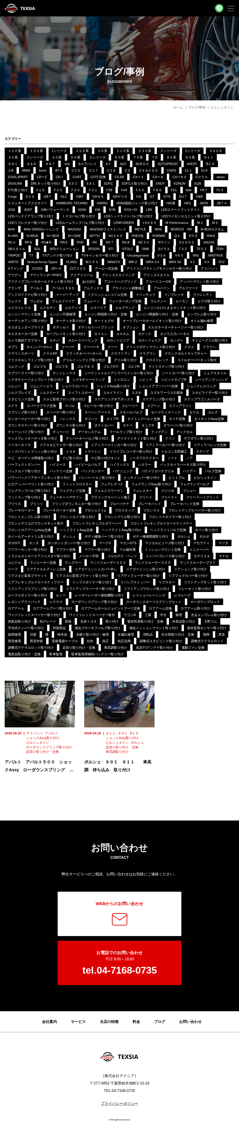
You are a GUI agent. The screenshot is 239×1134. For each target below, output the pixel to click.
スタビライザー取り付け (210, 392)
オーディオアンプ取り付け (27, 321)
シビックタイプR (173, 379)
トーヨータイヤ (19, 445)
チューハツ (61, 432)
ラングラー (73, 562)
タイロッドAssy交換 (209, 419)
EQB (197, 183)
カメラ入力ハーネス (175, 334)
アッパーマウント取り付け (199, 281)
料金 (136, 1022)
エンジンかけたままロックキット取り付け (175, 308)
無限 (206, 634)
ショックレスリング (201, 386)
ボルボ (204, 536)
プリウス (14, 504)
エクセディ (48, 308)
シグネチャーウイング (88, 379)
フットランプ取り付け (24, 497)
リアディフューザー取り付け (138, 576)
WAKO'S (113, 262)
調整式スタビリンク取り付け (161, 641)
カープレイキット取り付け (65, 334)
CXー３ (138, 177)
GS (138, 196)
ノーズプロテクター (144, 458)
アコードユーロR (158, 281)
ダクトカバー (104, 425)
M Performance (176, 223)
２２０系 (144, 151)
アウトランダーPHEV (45, 275)
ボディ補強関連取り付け (151, 536)
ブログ (159, 1022)
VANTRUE (215, 255)
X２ (192, 262)
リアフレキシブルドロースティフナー (35, 582)
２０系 (102, 151)
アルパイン (162, 288)
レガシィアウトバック (24, 602)
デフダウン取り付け (198, 438)
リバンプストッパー (135, 582)
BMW (26, 170)
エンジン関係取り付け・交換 (105, 314)
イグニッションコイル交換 (107, 294)
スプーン (153, 406)
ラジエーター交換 (43, 562)
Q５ (177, 236)
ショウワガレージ (75, 386)
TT (31, 255)
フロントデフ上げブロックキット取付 (35, 523)
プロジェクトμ (95, 510)
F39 (109, 190)
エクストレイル (19, 308)
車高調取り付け (115, 647)
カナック (144, 334)
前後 (68, 621)
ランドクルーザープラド (198, 562)
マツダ (223, 543)
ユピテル (14, 562)
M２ (200, 223)
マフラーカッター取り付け (27, 549)
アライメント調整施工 (128, 288)
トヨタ (71, 451)
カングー (176, 340)
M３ (215, 223)
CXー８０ (179, 177)
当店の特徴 (109, 1022)
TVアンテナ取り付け (57, 255)
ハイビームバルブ (88, 464)
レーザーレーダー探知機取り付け (99, 595)
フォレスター (142, 491)
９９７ (50, 164)
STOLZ (127, 249)
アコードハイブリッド (120, 281)
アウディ (14, 275)
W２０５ (92, 262)
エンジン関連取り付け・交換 (157, 314)
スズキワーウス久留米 (166, 392)
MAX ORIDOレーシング (41, 229)
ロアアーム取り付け (195, 608)
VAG (196, 255)
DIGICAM (15, 183)
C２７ (93, 170)
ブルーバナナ (119, 504)
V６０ (179, 255)
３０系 (13, 157)
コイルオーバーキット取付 (197, 360)
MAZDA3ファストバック (108, 229)
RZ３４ (143, 242)
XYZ (221, 262)
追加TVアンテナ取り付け (154, 647)
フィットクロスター (77, 484)
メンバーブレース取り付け (165, 556)
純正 (105, 641)
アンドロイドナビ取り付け (27, 294)
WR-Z (133, 262)
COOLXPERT (18, 177)
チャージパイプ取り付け (26, 432)
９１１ (209, 157)
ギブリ (13, 347)
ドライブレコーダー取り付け (131, 451)
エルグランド (125, 308)
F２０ (58, 190)
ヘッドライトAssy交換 (76, 530)
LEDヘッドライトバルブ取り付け (128, 216)
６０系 (119, 157)
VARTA (13, 262)
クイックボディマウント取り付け (150, 347)
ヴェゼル (36, 301)
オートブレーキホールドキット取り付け (152, 321)
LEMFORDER (123, 223)
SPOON (93, 249)
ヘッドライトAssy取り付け (121, 530)
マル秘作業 (128, 549)
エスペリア (98, 308)
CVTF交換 (98, 177)
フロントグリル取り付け (122, 517)
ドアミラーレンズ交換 (210, 445)
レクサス (56, 602)
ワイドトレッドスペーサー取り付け (34, 615)
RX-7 (109, 242)
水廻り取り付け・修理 (92, 634)
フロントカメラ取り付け (77, 517)
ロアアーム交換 (160, 608)
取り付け (112, 621)
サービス (78, 1022)
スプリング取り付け (22, 412)
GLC (63, 196)
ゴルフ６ (39, 366)
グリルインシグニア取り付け (84, 360)
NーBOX (53, 236)
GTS (166, 196)
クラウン (209, 347)
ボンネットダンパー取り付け (69, 543)
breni (42, 170)
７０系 (138, 157)
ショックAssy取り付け (113, 386)
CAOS (171, 170)
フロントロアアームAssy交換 (29, 530)
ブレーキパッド (149, 504)
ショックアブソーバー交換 (158, 386)
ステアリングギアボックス (114, 399)
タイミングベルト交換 (143, 419)
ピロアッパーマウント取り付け (31, 484)
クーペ (112, 347)
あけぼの (88, 281)
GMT (80, 196)
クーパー (68, 347)
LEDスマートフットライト (180, 209)
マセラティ (201, 543)
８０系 (171, 157)
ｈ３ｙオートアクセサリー (27, 203)
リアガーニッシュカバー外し (96, 569)
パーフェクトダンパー (24, 464)
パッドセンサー (92, 471)
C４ (127, 170)
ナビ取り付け (72, 458)
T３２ (183, 249)
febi (188, 190)
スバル (70, 406)
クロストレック (157, 360)
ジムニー (14, 386)
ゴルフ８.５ (85, 366)
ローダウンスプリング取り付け (94, 602)
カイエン (100, 334)
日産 (33, 634)
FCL (174, 190)
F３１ (93, 190)
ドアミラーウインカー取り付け (114, 445)
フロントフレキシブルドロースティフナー (161, 523)
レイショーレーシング (149, 595)
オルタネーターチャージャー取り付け (176, 327)
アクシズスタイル (157, 275)
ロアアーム (16, 608)
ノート (172, 458)
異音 (221, 634)
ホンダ (34, 543)
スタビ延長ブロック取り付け (64, 399)
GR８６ (98, 196)
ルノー (61, 595)
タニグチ (148, 425)
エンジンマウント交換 (24, 314)
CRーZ (42, 177)
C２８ (111, 170)
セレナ (213, 412)
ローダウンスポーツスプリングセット (154, 602)
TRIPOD (14, 255)
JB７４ (222, 203)
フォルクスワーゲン (109, 491)
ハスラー (144, 464)
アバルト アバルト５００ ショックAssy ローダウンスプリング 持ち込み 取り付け (39, 770)
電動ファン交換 (193, 647)
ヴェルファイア (63, 301)
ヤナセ (224, 556)
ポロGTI (14, 543)
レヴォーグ (182, 595)
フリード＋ (169, 497)
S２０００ (186, 242)
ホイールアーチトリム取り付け (31, 536)
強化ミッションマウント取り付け (153, 628)
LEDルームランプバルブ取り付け (80, 223)
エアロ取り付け (208, 301)
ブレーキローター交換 (59, 510)
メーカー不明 (88, 556)
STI (110, 249)
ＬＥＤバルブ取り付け (78, 216)
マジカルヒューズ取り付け (164, 543)
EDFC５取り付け (134, 183)
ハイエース (57, 464)
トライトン (92, 451)
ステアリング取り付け (158, 399)
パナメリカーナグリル (157, 471)
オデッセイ (61, 327)
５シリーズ (97, 157)
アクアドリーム (81, 275)
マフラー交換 (66, 549)
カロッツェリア (149, 340)
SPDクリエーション (64, 249)
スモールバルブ (131, 412)
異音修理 (14, 641)
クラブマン (147, 353)
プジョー (189, 491)
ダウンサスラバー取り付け (27, 425)
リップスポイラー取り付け (92, 582)
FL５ (220, 190)
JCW (11, 209)
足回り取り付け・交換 (79, 647)
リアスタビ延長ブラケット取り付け (82, 576)
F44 (124, 190)
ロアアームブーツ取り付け (52, 608)
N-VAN (13, 236)
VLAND (71, 262)
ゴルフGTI (111, 366)
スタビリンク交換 (21, 399)
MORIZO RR (181, 229)
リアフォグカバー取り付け (188, 576)
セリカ (194, 412)
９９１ (13, 164)
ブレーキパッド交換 (184, 504)
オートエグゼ (104, 321)
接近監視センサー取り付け (206, 628)
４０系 (57, 157)
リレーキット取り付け (194, 589)
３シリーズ (35, 157)
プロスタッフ (124, 510)
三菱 (148, 615)
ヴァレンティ (202, 294)
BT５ (59, 170)
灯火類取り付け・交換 (178, 634)
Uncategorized (138, 255)
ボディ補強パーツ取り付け (104, 536)
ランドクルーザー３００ (153, 562)
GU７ (183, 196)
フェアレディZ (112, 484)
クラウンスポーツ (21, 353)
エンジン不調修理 (62, 314)
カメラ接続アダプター (24, 340)
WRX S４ (153, 262)
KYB (112, 209)
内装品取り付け (19, 621)
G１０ (30, 196)
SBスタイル (16, 249)
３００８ (215, 151)
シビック (145, 379)
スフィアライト (180, 406)
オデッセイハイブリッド (96, 327)
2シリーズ (192, 151)
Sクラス (164, 249)
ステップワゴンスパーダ (202, 399)
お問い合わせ (190, 1022)
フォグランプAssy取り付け (151, 484)
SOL (37, 249)
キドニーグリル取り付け (210, 340)
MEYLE (140, 229)
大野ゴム (210, 621)
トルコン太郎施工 (174, 451)
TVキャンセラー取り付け (99, 255)
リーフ (13, 569)
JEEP (28, 209)
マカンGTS (128, 543)
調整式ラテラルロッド (207, 641)
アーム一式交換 (106, 268)
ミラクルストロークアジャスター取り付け (39, 556)
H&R (199, 196)
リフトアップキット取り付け (205, 582)
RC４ (12, 242)
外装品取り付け (183, 621)
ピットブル (177, 477)
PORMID (158, 236)
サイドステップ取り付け (166, 366)
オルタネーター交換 (22, 334)
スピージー (130, 406)
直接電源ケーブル (65, 641)
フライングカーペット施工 (110, 497)
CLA (204, 170)
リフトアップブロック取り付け (146, 589)
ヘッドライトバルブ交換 (168, 530)
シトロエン (122, 379)
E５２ (73, 183)
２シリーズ (168, 151)
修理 (179, 615)
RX (94, 242)
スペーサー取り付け (61, 412)
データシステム (89, 432)
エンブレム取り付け (202, 314)
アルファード (188, 288)
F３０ (75, 190)
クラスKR (50, 353)
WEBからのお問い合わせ (119, 903)
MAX (11, 229)
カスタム (122, 334)
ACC (123, 164)
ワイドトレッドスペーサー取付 (92, 615)
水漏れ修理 (126, 634)
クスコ (189, 347)
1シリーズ (59, 151)
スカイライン (113, 392)
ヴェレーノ (92, 301)
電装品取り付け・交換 (24, 654)
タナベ (128, 425)
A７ (108, 164)
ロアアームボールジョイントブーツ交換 (110, 608)
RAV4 (211, 236)
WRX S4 (175, 262)
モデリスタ (202, 556)
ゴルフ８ (61, 366)
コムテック (16, 366)
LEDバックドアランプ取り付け (30, 216)
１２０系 (14, 151)
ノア (189, 458)
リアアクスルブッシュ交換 (46, 569)
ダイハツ (91, 419)
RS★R (46, 242)
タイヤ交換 (177, 419)
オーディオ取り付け (70, 321)
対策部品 (59, 628)
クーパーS (91, 347)
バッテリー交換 (60, 471)
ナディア (202, 451)
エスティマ (73, 308)
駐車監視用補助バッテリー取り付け (97, 654)
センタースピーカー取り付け (29, 419)
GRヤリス (120, 196)
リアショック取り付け (190, 569)
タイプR (112, 419)
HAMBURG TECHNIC (72, 203)
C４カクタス (148, 170)
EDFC (108, 183)
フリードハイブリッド (202, 497)
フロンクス (151, 510)
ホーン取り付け (206, 530)
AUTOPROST (168, 164)
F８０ (157, 190)
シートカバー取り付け (178, 373)
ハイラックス (119, 464)
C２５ (76, 170)
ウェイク (14, 301)
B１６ (210, 164)
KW (97, 209)
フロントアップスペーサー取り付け (195, 510)
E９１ (91, 183)
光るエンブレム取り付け (209, 615)
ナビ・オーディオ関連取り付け (31, 458)
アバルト (36, 288)
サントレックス (64, 373)
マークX (105, 543)
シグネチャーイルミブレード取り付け (35, 379)
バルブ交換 (213, 471)
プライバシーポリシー (119, 1104)
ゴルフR (133, 366)
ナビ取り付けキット (105, 458)
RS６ (64, 242)
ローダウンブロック (205, 602)
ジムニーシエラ (41, 386)
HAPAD (102, 203)
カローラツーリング (83, 340)
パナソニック (123, 471)
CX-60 (119, 177)
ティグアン (159, 432)
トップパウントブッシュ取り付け (32, 451)
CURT (77, 177)
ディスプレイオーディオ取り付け (32, 438)
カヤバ (54, 340)
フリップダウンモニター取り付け (76, 504)
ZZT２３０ (78, 268)
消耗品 (148, 634)
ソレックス (67, 419)
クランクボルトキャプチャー (186, 353)
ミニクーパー (199, 549)
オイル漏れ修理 (201, 321)
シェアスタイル (215, 373)
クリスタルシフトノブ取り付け (31, 360)
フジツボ (167, 491)
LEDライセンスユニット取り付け (186, 216)
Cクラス (202, 177)
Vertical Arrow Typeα (42, 262)
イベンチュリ (145, 294)
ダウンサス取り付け (70, 425)
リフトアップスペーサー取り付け (90, 589)
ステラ (13, 406)
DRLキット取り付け (45, 183)
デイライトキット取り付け (136, 438)
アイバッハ (209, 268)
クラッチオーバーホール (84, 353)
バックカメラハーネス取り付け (183, 464)
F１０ (40, 190)
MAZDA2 (74, 229)
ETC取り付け (18, 190)
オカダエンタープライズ (26, 327)
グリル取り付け (125, 360)
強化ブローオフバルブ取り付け (97, 628)
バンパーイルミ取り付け (97, 477)
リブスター (167, 582)
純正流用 (124, 641)
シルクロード (49, 392)
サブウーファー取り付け (26, 373)
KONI (82, 209)
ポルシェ (183, 536)
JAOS (204, 203)
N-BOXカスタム (212, 229)
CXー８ (158, 177)
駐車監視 (56, 654)
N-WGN (32, 236)
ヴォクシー (158, 301)
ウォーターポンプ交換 (125, 301)
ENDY (160, 183)
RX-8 (126, 242)
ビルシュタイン (205, 477)
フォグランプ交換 (72, 491)
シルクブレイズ (19, 392)
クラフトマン (120, 353)
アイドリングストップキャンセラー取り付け (159, 268)
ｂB (10, 170)
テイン (170, 438)
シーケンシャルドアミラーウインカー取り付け (118, 373)
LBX (149, 209)
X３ (207, 262)
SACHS (208, 242)
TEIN (219, 249)
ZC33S (37, 268)
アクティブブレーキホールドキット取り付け (40, 281)
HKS (187, 203)
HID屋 (170, 203)
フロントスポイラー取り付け (170, 517)
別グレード (48, 621)
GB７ (48, 196)
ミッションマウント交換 (163, 549)
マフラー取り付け (97, 549)
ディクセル (184, 432)
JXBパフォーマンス (55, 209)
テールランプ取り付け (126, 432)
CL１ (188, 170)
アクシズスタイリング (118, 275)
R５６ (193, 236)
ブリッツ (36, 504)
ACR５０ (142, 164)
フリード (145, 497)
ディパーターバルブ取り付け (87, 438)
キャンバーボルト (40, 347)
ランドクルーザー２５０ (108, 562)
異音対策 (36, 641)
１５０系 (36, 151)
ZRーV (56, 268)
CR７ (60, 177)
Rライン (164, 242)
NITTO (95, 236)
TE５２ (201, 249)
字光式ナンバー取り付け (26, 628)
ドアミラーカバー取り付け (165, 445)
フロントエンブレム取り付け (29, 517)
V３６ (162, 255)
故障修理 (14, 634)
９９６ (31, 164)
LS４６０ (150, 223)
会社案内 (49, 1022)
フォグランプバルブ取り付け (29, 491)
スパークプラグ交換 (41, 406)
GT (152, 196)
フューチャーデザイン (65, 497)
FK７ (204, 190)
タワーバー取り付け (178, 425)
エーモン (182, 301)
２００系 (82, 151)
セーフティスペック (166, 412)
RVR (80, 242)
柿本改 (62, 634)
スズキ (136, 392)
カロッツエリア (117, 340)
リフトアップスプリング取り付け (32, 589)
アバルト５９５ (63, 288)
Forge (12, 196)
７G (155, 157)
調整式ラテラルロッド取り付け (31, 647)
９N (67, 164)
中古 (163, 615)
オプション (131, 327)
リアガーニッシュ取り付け (145, 569)
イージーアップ (67, 294)
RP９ (28, 242)
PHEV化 (138, 236)
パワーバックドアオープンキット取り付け (39, 477)
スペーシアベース (97, 412)
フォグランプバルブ (194, 484)
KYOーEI (130, 209)
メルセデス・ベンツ (122, 556)
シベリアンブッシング (211, 379)
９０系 (190, 157)
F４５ (140, 190)
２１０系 (122, 151)
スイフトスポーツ (81, 392)
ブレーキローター (21, 510)
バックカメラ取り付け (24, 471)
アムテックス (93, 288)
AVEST (192, 164)
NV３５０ (116, 236)
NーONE (74, 236)
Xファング (15, 268)
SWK (145, 249)
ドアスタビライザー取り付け (61, 445)
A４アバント (87, 164)
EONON (180, 183)
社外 (90, 641)
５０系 (75, 157)
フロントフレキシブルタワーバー (96, 523)
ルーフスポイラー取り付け (27, 595)
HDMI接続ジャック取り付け (137, 203)
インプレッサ (174, 294)
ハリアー (189, 471)
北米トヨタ (88, 621)
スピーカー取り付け (98, 406)
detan (221, 177)
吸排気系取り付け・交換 (145, 621)
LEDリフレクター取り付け (27, 223)
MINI (158, 229)
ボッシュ (69, 536)
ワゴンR (130, 615)
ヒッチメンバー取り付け (142, 477)
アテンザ (14, 288)
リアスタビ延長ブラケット (27, 576)
